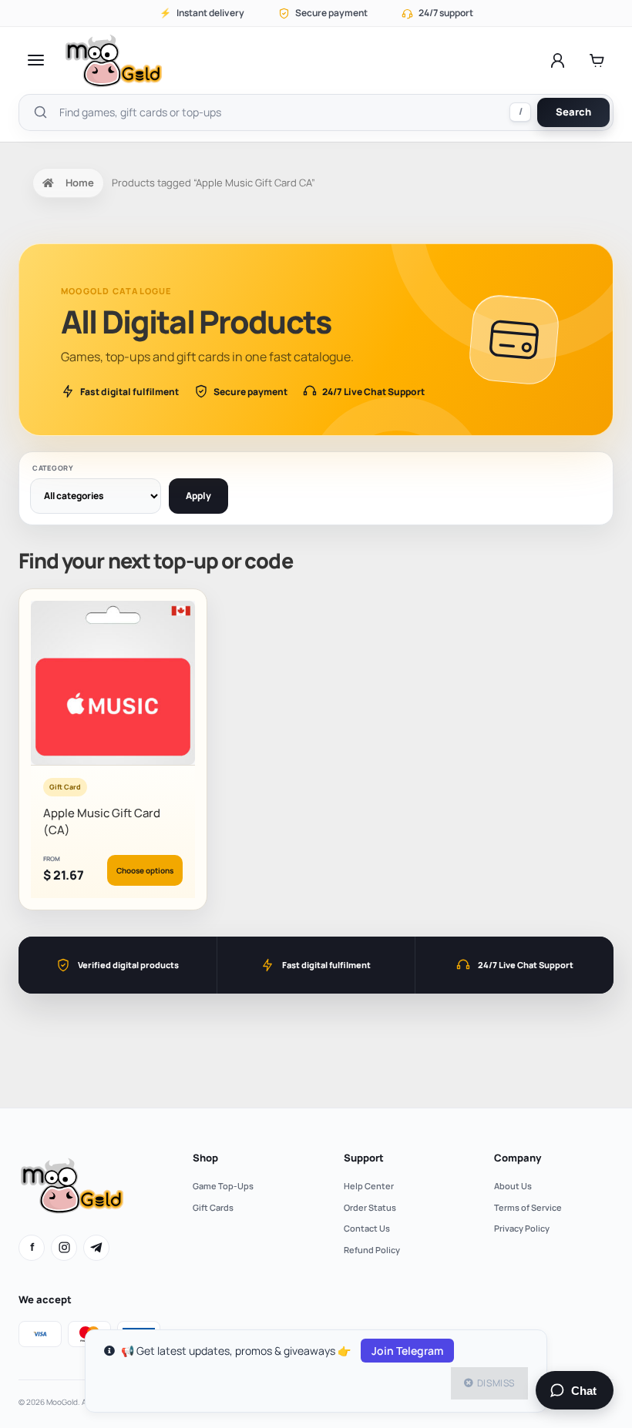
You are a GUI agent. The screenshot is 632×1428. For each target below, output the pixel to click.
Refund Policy (372, 1249)
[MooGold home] (113, 60)
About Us (513, 1186)
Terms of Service (528, 1207)
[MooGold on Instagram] (64, 1248)
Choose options (144, 870)
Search (573, 112)
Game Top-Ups (223, 1186)
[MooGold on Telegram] (96, 1248)
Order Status (370, 1207)
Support (364, 1158)
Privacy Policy (522, 1228)
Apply (198, 495)
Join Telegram (407, 1350)
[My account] (557, 60)
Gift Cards (213, 1207)
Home (80, 182)
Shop (205, 1158)
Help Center (369, 1186)
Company (517, 1158)
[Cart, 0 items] (597, 60)
